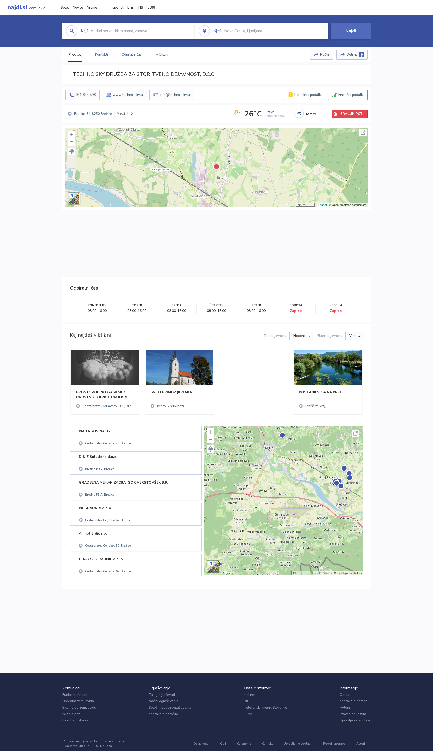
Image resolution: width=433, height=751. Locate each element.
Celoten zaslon (363, 132)
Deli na (353, 54)
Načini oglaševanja (163, 701)
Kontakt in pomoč (353, 701)
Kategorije (244, 744)
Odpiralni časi (132, 54)
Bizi (130, 7)
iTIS (140, 7)
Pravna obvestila (353, 714)
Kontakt (267, 744)
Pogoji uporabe (334, 744)
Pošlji (324, 54)
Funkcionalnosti (74, 694)
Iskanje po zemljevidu (79, 707)
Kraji (223, 744)
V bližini (162, 54)
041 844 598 (86, 94)
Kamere (311, 114)
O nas (344, 694)
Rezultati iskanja (75, 720)
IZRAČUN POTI (351, 114)
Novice (78, 7)
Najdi (350, 31)
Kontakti (101, 54)
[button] (71, 151)
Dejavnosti (201, 744)
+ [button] (71, 134)
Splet (65, 7)
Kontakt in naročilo (163, 714)
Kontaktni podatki (308, 94)
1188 (151, 7)
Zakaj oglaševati (162, 694)
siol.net (117, 7)
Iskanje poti (71, 714)
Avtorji (345, 707)
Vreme (92, 7)
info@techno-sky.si (175, 94)
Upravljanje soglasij (355, 720)
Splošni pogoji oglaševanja (170, 707)
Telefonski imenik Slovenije (265, 707)
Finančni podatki (351, 94)
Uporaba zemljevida (78, 701)
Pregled (75, 54)
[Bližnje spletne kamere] (299, 113)
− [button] (71, 142)
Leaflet (322, 205)
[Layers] (73, 198)
